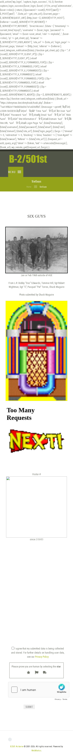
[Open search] (60, 167)
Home (28, 187)
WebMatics (36, 750)
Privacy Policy (42, 656)
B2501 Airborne (17, 746)
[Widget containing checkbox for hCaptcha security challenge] (38, 692)
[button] (12, 172)
